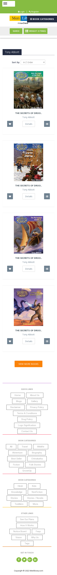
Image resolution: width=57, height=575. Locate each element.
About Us (34, 395)
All (11, 446)
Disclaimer (15, 407)
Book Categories (43, 18)
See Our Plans (27, 519)
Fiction (16, 464)
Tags (27, 543)
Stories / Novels (35, 498)
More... (36, 504)
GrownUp (27, 470)
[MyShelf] (47, 124)
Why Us (35, 537)
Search (16, 31)
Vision (19, 537)
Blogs (19, 401)
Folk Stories (35, 464)
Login (22, 11)
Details (28, 123)
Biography (37, 452)
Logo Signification (27, 425)
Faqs (38, 531)
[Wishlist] (10, 124)
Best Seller (16, 458)
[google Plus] (29, 559)
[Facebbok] (18, 559)
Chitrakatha (37, 458)
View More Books (28, 363)
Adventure (17, 452)
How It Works (27, 525)
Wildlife (40, 446)
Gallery (34, 401)
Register (35, 11)
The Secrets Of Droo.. (28, 113)
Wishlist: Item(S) (37, 31)
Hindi (20, 486)
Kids (34, 486)
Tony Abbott (28, 117)
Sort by (16, 62)
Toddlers (19, 504)
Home (18, 395)
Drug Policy (27, 419)
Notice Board (19, 531)
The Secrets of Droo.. (28, 185)
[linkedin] (35, 559)
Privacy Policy (37, 407)
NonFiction (37, 492)
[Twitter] (24, 559)
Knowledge (16, 492)
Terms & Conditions (27, 413)
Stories (14, 498)
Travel (25, 446)
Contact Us (27, 431)
